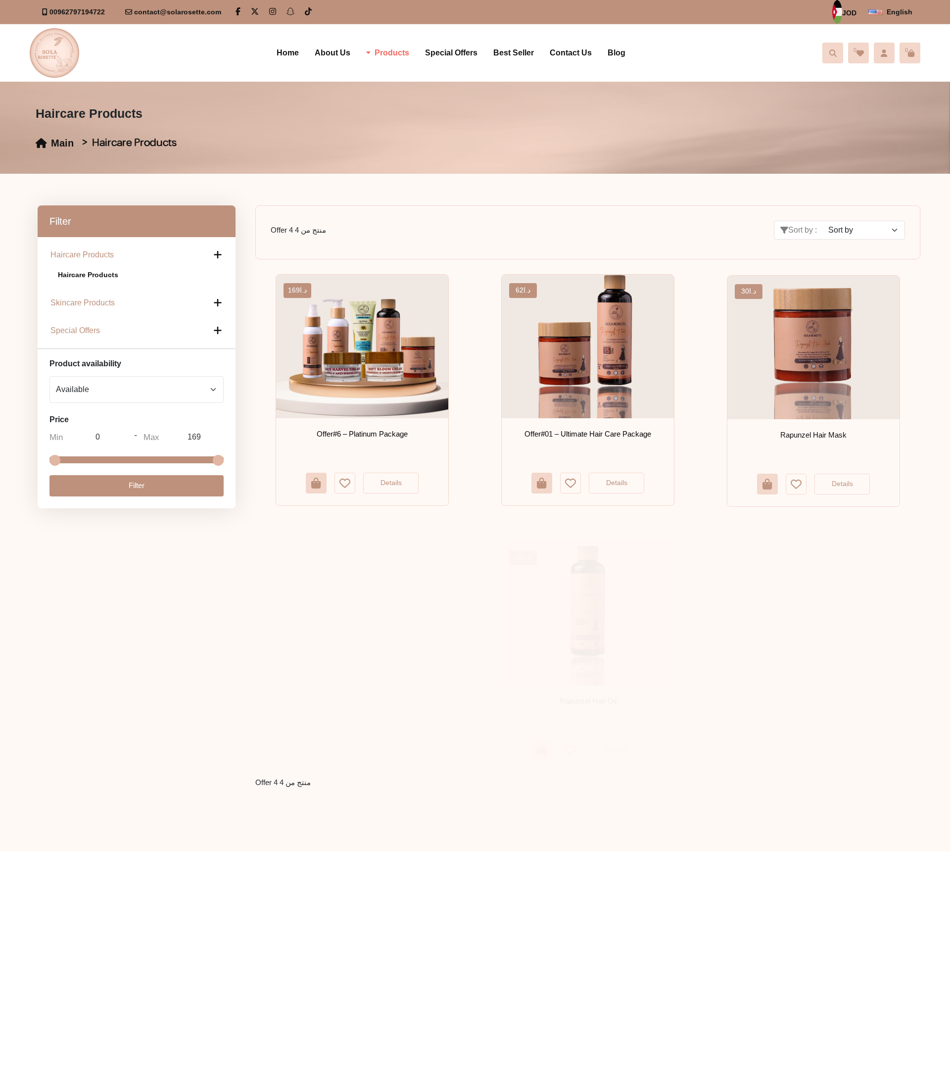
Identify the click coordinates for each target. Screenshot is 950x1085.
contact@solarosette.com (177, 12)
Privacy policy (574, 940)
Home (288, 53)
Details (391, 483)
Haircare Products (82, 254)
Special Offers (451, 53)
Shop (415, 940)
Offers (416, 923)
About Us (332, 53)
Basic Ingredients (285, 958)
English (899, 12)
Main (62, 143)
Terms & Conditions (439, 958)
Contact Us (571, 53)
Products (392, 53)
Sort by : (802, 230)
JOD (849, 13)
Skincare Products (82, 302)
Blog (616, 53)
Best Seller (513, 53)
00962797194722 (77, 12)
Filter (136, 485)
